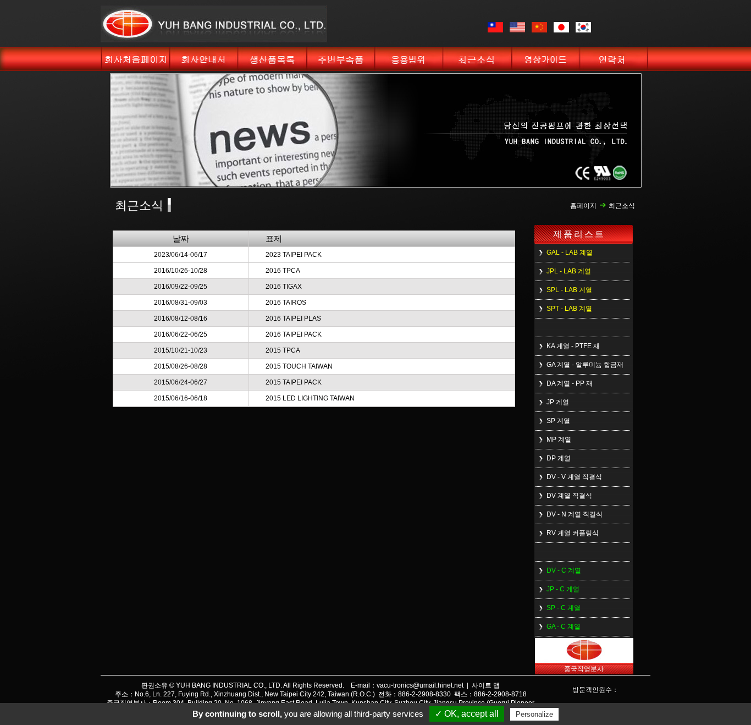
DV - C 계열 (563, 570)
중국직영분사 (584, 669)
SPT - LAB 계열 (569, 308)
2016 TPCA (283, 270)
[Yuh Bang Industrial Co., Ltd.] (214, 40)
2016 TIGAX (284, 286)
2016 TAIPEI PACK (294, 334)
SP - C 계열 (563, 608)
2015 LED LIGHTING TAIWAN (310, 398)
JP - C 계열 (562, 589)
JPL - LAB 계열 (568, 271)
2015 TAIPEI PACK (294, 382)
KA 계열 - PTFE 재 (573, 346)
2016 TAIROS (286, 302)
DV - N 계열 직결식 (574, 514)
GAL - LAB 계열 (569, 252)
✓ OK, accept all (467, 713)
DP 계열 (558, 458)
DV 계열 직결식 (569, 495)
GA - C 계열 (563, 626)
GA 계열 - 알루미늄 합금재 (584, 365)
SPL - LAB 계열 (569, 290)
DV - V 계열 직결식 (574, 477)
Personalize (534, 714)
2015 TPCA (283, 350)
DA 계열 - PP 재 (569, 383)
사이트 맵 (486, 685)
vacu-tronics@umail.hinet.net (420, 685)
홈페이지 (583, 206)
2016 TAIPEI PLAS (293, 318)
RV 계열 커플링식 (572, 533)
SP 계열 (558, 421)
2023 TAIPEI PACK (294, 255)
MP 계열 (558, 439)
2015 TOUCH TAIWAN (299, 366)
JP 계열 (557, 402)
